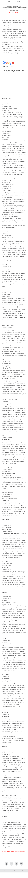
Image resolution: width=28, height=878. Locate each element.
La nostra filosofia (14, 870)
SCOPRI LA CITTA (13, 16)
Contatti (21, 870)
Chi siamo (6, 870)
